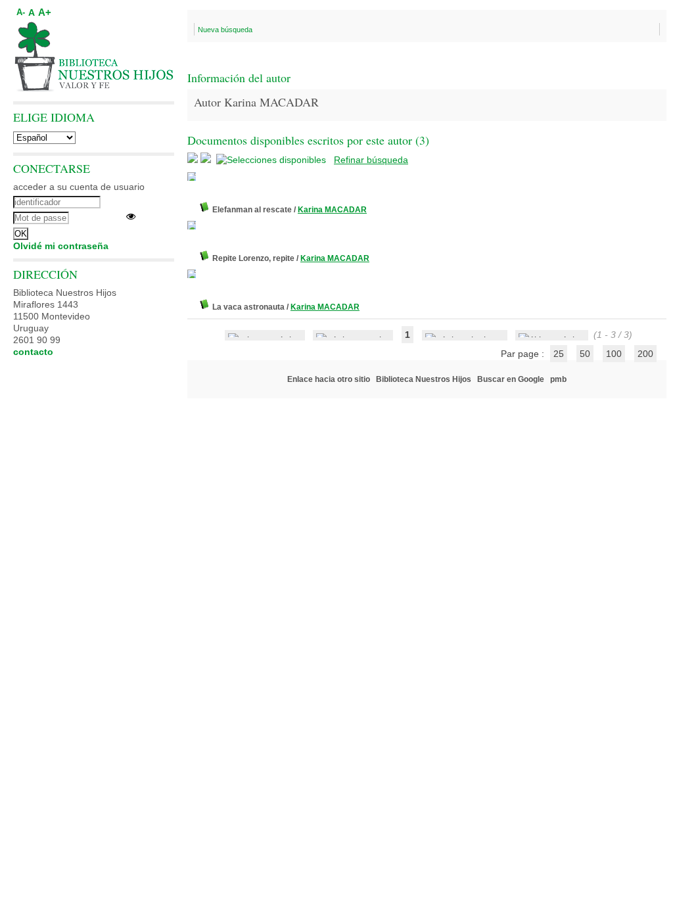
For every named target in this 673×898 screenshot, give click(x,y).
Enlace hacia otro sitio (328, 379)
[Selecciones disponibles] (272, 159)
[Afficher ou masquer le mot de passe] (130, 216)
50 (585, 353)
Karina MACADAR (332, 209)
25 (558, 353)
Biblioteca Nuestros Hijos (423, 379)
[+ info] (191, 176)
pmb (558, 379)
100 (614, 353)
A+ (44, 12)
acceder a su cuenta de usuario (79, 186)
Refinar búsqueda (371, 159)
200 (645, 353)
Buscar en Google (510, 379)
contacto (33, 351)
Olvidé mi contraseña (60, 246)
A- (20, 12)
